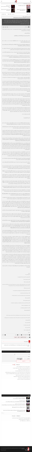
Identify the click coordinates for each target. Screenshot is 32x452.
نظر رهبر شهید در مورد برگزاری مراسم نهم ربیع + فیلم (21, 3)
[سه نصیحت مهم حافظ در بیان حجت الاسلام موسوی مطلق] (28, 407)
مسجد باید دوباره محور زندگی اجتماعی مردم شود (24, 369)
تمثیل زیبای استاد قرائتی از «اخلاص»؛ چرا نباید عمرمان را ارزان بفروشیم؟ (22, 376)
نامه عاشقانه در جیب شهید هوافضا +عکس (25, 420)
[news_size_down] (3, 27)
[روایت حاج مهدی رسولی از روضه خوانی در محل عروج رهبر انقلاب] (28, 10)
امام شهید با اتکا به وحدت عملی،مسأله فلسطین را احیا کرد (23, 366)
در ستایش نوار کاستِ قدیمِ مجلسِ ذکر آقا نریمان (24, 419)
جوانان (18, 337)
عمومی (27, 14)
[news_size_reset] (5, 27)
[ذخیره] (3, 14)
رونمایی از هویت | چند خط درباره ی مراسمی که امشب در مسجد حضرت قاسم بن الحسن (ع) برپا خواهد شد (17, 372)
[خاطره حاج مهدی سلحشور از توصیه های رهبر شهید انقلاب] (13, 10)
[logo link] (16, 1)
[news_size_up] (7, 27)
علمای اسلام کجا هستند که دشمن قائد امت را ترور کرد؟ (23, 379)
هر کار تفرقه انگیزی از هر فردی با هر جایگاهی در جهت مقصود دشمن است (21, 368)
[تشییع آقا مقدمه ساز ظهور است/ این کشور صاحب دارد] (28, 398)
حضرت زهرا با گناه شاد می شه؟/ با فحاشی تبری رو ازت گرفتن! (23, 375)
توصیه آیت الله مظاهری (23, 337)
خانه (29, 14)
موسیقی (15, 337)
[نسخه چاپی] (2, 14)
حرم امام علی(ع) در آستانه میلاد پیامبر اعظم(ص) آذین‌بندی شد (22, 370)
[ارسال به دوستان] (5, 14)
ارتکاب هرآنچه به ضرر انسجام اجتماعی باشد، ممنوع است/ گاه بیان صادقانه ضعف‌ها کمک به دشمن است (18, 373)
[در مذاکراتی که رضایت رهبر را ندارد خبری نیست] (13, 7)
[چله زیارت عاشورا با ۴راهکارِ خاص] (28, 7)
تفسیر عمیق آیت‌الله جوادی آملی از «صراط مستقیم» (24, 377)
